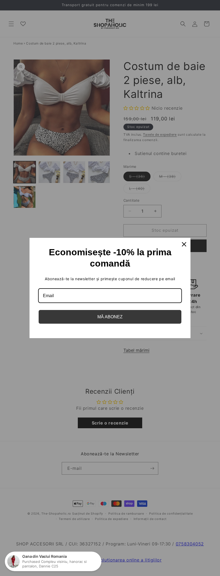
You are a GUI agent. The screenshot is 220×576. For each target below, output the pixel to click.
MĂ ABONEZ (110, 317)
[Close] (184, 244)
